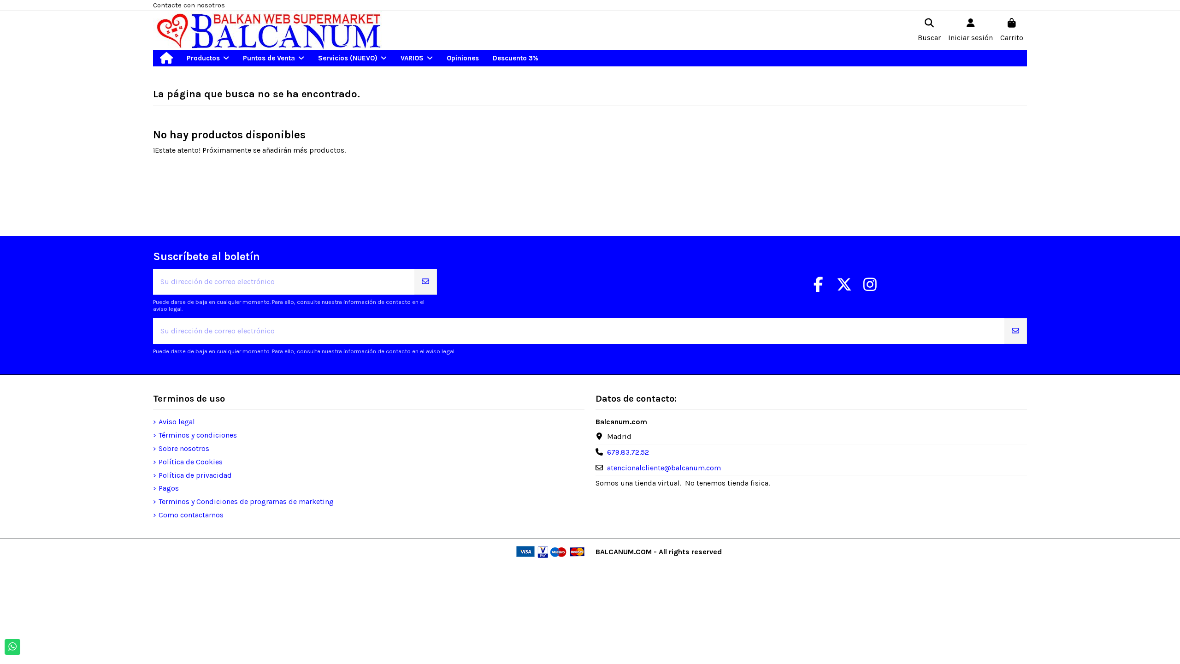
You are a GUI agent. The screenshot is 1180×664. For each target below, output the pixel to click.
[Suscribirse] (425, 281)
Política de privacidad (195, 475)
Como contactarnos (191, 514)
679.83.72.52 (628, 452)
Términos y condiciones (198, 435)
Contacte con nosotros (189, 5)
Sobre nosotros (184, 448)
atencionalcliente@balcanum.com (664, 467)
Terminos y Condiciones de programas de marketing (246, 501)
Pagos (169, 488)
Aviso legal (177, 421)
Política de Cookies (191, 461)
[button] (208, 58)
